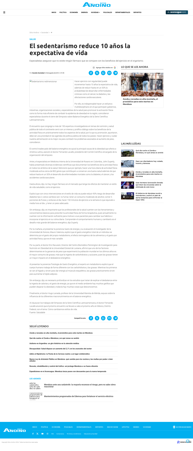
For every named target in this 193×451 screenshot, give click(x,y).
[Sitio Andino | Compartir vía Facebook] (91, 73)
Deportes (137, 12)
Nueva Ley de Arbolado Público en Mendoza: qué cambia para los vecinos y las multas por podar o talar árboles (71, 360)
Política (63, 12)
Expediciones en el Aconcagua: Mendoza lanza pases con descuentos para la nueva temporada (67, 371)
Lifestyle (125, 427)
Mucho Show (112, 427)
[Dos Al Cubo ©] (184, 443)
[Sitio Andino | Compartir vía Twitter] (97, 73)
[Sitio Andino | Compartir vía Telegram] (115, 73)
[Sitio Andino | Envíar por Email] (109, 73)
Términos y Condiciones (74, 434)
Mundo (136, 427)
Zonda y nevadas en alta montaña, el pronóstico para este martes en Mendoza (61, 333)
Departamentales (122, 12)
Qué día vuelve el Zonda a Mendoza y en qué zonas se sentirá (54, 338)
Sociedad (95, 12)
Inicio (54, 12)
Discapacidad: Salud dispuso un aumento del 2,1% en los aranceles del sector (60, 349)
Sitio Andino (34, 32)
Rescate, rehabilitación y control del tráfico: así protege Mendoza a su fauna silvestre (63, 366)
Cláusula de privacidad (90, 434)
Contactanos (60, 434)
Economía (74, 12)
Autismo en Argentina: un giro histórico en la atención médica (54, 343)
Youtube (42, 434)
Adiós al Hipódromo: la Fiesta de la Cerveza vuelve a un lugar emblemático (59, 354)
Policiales (107, 12)
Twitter (37, 434)
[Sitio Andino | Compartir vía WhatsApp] (103, 73)
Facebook (33, 434)
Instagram (47, 434)
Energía (84, 12)
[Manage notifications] (188, 441)
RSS (52, 434)
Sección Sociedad (38, 73)
